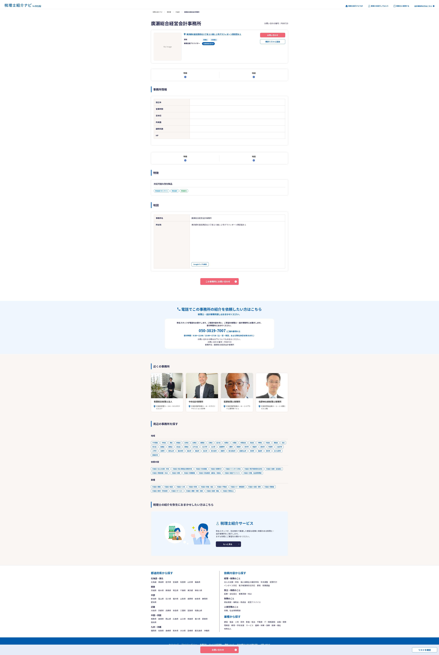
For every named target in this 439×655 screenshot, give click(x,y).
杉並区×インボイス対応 (233, 469)
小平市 (154, 451)
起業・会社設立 (230, 593)
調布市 (263, 447)
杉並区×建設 (156, 487)
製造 (231, 621)
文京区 (186, 443)
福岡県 (153, 630)
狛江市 (205, 451)
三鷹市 (231, 447)
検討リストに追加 (272, 41)
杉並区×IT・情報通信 (237, 487)
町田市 (271, 447)
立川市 (213, 447)
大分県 (183, 630)
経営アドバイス (254, 602)
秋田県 (183, 582)
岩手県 (168, 582)
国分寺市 (180, 451)
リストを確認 (424, 649)
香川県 (197, 618)
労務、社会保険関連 (232, 610)
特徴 (185, 73)
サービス (249, 625)
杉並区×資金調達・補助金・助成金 (210, 473)
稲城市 (260, 451)
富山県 (161, 598)
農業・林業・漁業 (262, 625)
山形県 (190, 582)
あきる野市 (277, 451)
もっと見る (227, 544)
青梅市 (239, 447)
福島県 (197, 582)
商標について (229, 644)
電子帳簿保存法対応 (247, 585)
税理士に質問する (402, 6)
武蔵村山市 (242, 451)
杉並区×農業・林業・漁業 (194, 491)
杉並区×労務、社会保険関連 (252, 473)
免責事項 (203, 644)
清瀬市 (223, 451)
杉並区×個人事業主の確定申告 (182, 469)
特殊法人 (227, 628)
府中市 (247, 447)
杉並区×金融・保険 (254, 487)
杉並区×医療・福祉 (213, 491)
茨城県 (153, 590)
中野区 (260, 443)
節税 (259, 585)
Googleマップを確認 (200, 264)
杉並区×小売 (181, 487)
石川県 (168, 598)
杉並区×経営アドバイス (232, 473)
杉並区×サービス (176, 491)
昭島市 (255, 447)
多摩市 (252, 451)
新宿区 (178, 443)
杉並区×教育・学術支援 (159, 491)
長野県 (190, 598)
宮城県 (175, 582)
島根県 (161, 618)
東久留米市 (232, 451)
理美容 (227, 625)
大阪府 (153, 610)
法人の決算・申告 (231, 582)
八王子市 (204, 447)
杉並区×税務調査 (189, 473)
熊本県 (175, 630)
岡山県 (168, 618)
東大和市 (214, 451)
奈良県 (175, 610)
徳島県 (190, 618)
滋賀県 (190, 610)
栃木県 (161, 590)
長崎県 (168, 630)
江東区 (210, 443)
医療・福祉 (276, 625)
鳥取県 (153, 618)
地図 (254, 73)
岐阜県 (197, 598)
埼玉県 (175, 590)
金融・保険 (281, 621)
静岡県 (205, 598)
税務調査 (266, 585)
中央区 (164, 443)
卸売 (242, 621)
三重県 (183, 610)
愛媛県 (205, 618)
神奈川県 (198, 590)
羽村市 (268, 451)
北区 (283, 443)
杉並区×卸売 (193, 487)
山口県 (183, 618)
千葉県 (183, 590)
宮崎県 (190, 630)
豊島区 (276, 443)
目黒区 (226, 443)
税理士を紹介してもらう (379, 6)
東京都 (169, 12)
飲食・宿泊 (250, 621)
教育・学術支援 (237, 625)
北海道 (153, 582)
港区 (171, 443)
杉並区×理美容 (269, 487)
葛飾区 (186, 447)
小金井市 (279, 447)
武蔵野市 (222, 447)
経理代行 (273, 582)
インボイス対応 (230, 585)
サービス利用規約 (215, 644)
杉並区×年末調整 (201, 469)
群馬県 (168, 590)
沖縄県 (206, 630)
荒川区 (154, 447)
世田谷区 (243, 443)
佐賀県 (161, 630)
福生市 (197, 451)
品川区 (218, 443)
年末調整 (264, 582)
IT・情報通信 (269, 621)
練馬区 (170, 447)
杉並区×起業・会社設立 (273, 469)
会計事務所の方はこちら (423, 6)
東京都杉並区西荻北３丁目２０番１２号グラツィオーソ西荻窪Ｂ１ (213, 34)
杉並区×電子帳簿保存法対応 (253, 469)
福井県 (175, 598)
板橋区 (162, 447)
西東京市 (155, 455)
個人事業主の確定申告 (250, 582)
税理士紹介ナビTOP (355, 6)
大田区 (234, 443)
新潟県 (153, 598)
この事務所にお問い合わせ (218, 281)
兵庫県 (168, 610)
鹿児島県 (198, 630)
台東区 (194, 443)
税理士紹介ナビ (157, 12)
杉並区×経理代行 (216, 469)
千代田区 (155, 443)
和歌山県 (198, 610)
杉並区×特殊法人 (228, 491)
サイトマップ (173, 644)
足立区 (178, 447)
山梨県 (183, 598)
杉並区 (178, 12)
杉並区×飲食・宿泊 (207, 487)
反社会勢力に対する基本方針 (247, 644)
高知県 (153, 622)
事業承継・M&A (245, 593)
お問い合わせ (272, 35)
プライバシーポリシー (189, 644)
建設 (226, 621)
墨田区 (202, 443)
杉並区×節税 (176, 473)
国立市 (189, 451)
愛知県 (153, 602)
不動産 (259, 621)
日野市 (162, 451)
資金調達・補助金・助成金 (235, 602)
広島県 (175, 618)
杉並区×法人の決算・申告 (160, 469)
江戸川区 (195, 447)
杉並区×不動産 (222, 487)
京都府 (161, 610)
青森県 (161, 582)
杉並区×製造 (169, 487)
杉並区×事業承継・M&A (160, 473)
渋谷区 (252, 443)
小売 (237, 621)
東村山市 (171, 451)
